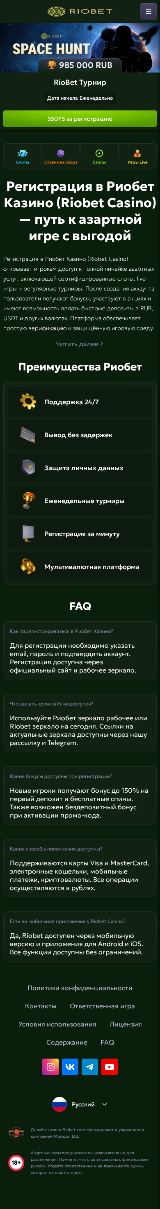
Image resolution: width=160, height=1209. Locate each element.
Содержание (66, 1042)
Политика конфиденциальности (80, 988)
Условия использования (57, 1024)
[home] (80, 11)
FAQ (107, 1042)
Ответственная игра (102, 1006)
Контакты (41, 1006)
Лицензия (126, 1024)
